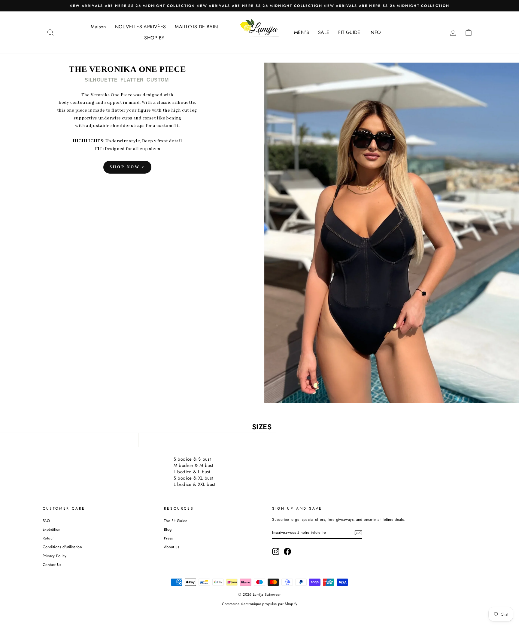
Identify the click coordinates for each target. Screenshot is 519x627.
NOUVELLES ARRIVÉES (140, 26)
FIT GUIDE (349, 32)
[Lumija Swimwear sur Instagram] (275, 551)
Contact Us (52, 564)
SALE (323, 32)
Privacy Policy (54, 556)
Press (168, 538)
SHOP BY (154, 37)
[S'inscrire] (358, 532)
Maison (98, 26)
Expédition (52, 529)
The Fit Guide (176, 521)
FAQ (46, 521)
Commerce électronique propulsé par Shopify (259, 604)
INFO (375, 32)
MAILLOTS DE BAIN (196, 26)
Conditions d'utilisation (62, 547)
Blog (168, 529)
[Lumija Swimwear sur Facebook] (287, 551)
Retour (48, 538)
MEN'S (301, 32)
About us (171, 547)
